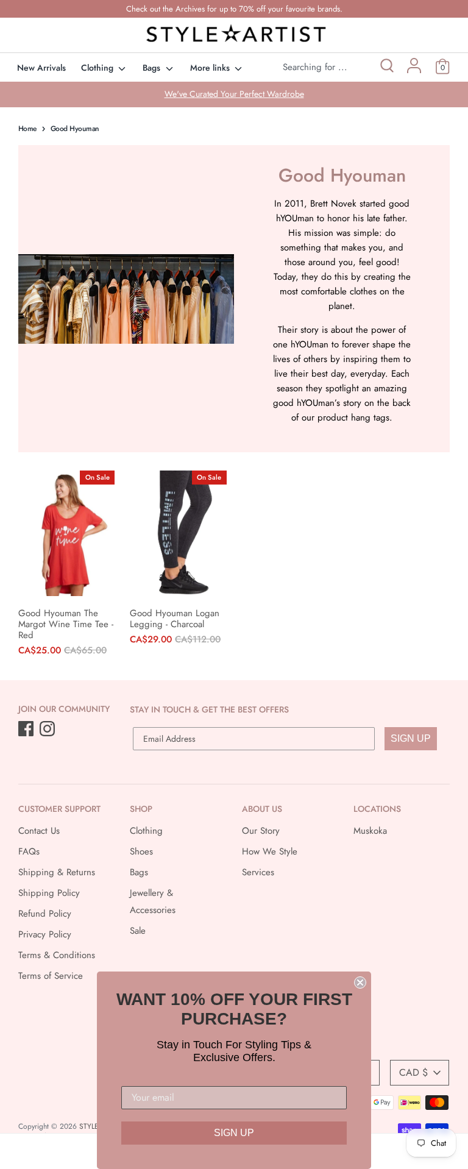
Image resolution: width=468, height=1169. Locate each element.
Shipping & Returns (56, 872)
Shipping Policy (49, 893)
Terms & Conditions (56, 955)
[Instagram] (48, 729)
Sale (138, 930)
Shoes (141, 851)
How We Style (269, 851)
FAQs (29, 851)
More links (211, 68)
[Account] (414, 70)
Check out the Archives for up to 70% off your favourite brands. (234, 9)
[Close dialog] (360, 982)
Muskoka (370, 830)
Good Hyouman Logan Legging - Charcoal (174, 618)
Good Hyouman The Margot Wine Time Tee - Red (65, 624)
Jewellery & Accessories (153, 901)
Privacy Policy (44, 934)
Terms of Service (50, 975)
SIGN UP (411, 738)
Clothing (98, 68)
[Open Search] (386, 67)
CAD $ (413, 1072)
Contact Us (39, 830)
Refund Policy (44, 913)
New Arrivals (41, 68)
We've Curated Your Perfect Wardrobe (234, 94)
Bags (153, 68)
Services (258, 872)
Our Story (261, 830)
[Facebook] (27, 729)
